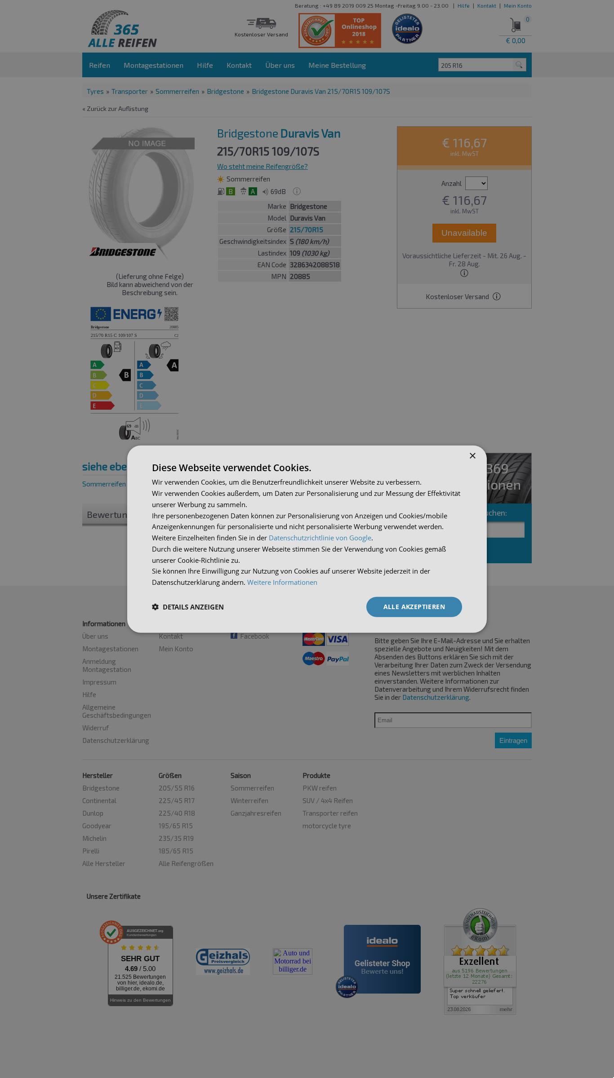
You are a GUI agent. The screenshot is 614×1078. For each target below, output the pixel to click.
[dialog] (307, 539)
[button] (188, 607)
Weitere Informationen (282, 582)
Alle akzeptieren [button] (414, 606)
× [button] (472, 456)
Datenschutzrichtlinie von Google (320, 537)
